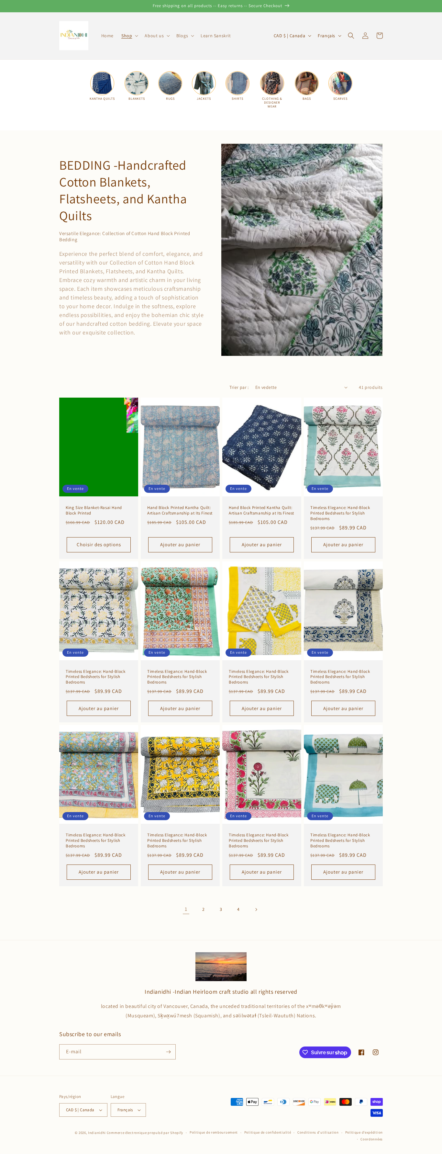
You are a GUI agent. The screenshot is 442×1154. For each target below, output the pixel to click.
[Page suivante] (256, 909)
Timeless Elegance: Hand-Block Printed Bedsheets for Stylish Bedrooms (340, 513)
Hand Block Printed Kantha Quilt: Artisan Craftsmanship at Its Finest (180, 510)
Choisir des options (99, 544)
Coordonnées (371, 1139)
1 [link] (186, 909)
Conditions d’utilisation (318, 1132)
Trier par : (239, 387)
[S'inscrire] (168, 1051)
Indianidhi (97, 1132)
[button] (129, 35)
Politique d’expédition (364, 1132)
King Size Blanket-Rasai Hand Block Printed (94, 510)
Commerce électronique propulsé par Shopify (145, 1132)
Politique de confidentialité (267, 1132)
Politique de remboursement (214, 1132)
